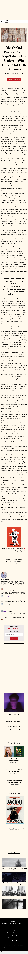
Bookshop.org (5, 947)
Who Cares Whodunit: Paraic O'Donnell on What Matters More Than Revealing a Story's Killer (14, 780)
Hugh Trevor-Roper (10, 561)
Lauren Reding (14, 762)
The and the (13, 550)
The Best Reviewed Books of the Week (15, 825)
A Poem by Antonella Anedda (14, 910)
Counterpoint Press (18, 559)
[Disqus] (14, 604)
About (14, 930)
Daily (14, 714)
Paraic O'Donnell (14, 784)
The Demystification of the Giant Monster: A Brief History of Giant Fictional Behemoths (14, 769)
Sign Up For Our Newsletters (14, 933)
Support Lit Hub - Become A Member (14, 943)
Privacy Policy (14, 940)
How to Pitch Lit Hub (14, 935)
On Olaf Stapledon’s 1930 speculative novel (14, 727)
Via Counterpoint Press (14, 79)
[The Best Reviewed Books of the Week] (15, 810)
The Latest (14, 852)
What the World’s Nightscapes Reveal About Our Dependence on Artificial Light (14, 883)
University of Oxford (21, 563)
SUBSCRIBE (14, 638)
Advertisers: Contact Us (14, 938)
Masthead (14, 927)
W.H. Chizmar (15, 773)
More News (14, 733)
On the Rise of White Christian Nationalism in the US (14, 897)
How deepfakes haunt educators (14, 718)
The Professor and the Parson (9, 563)
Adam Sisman (4, 84)
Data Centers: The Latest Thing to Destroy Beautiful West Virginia (14, 869)
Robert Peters (19, 561)
